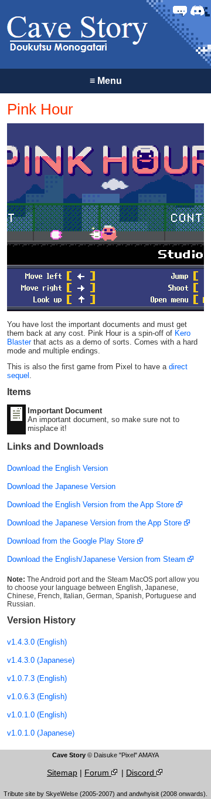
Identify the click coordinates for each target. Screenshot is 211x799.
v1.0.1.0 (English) (37, 714)
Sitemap (62, 772)
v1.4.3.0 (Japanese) (40, 660)
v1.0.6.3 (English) (37, 696)
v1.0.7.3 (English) (37, 678)
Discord (141, 772)
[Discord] (197, 10)
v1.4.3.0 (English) (37, 642)
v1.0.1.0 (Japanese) (40, 733)
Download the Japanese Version (61, 486)
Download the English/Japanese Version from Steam (97, 559)
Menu (106, 81)
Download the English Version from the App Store (91, 504)
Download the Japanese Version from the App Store (95, 522)
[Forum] (180, 10)
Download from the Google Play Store (72, 541)
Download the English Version (57, 468)
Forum (97, 772)
